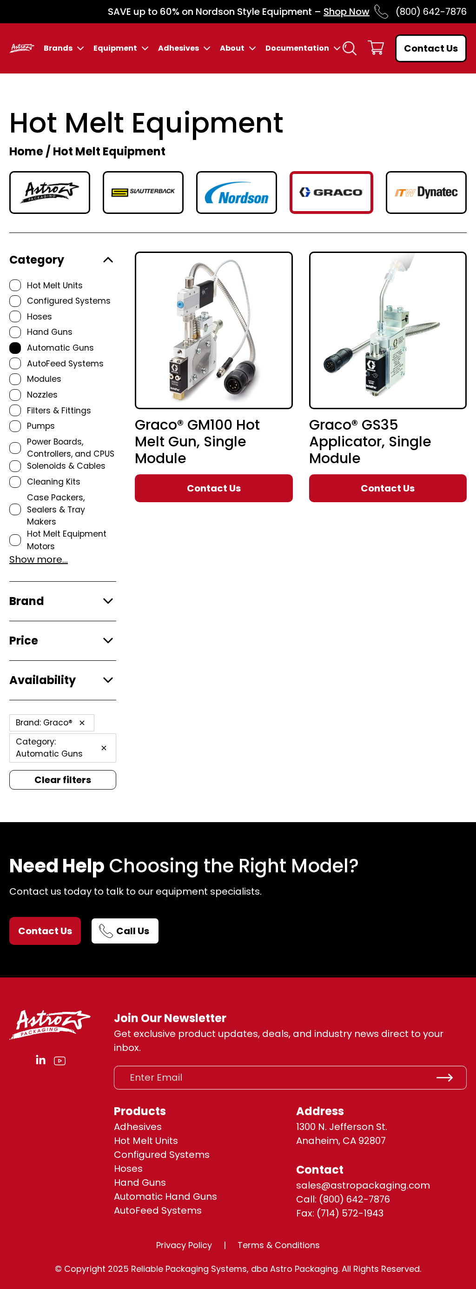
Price (23, 640)
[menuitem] (59, 48)
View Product (233, 386)
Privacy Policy (184, 1245)
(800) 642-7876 (431, 11)
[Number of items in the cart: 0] (376, 48)
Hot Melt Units (146, 1140)
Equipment (115, 48)
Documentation (297, 48)
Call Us (132, 930)
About (232, 48)
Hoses (128, 1168)
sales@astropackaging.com (363, 1185)
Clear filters (62, 779)
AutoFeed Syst (147, 1210)
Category (36, 259)
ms (194, 1210)
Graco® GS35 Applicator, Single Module (370, 442)
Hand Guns (140, 1182)
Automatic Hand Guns (165, 1196)
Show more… (38, 559)
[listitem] (49, 192)
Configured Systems (162, 1154)
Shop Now (347, 11)
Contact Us (431, 48)
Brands (58, 48)
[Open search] (350, 48)
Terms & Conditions (279, 1245)
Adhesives (178, 48)
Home (26, 151)
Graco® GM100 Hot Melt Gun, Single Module (197, 442)
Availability (42, 680)
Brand (26, 601)
